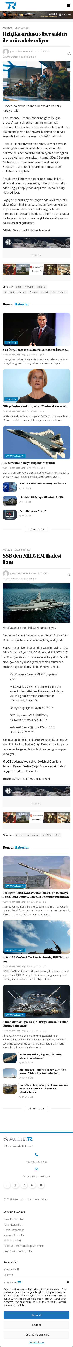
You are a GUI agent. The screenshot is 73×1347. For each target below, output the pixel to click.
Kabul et (36, 1315)
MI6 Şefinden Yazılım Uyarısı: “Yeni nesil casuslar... (35, 406)
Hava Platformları (14, 1219)
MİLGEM (47, 835)
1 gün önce (35, 902)
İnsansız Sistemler (14, 1235)
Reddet (36, 1325)
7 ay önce (33, 354)
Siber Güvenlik (22, 27)
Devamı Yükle (36, 529)
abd (18, 286)
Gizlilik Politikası (36, 1342)
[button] (67, 1282)
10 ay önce (34, 468)
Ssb (58, 835)
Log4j (45, 292)
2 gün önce (35, 966)
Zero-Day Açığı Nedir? (32, 511)
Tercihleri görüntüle (36, 1334)
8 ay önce (33, 411)
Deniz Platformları (14, 1230)
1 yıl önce (26, 488)
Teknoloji (11, 342)
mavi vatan (32, 835)
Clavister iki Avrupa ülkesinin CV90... (42, 497)
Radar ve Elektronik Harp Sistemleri (24, 1245)
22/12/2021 (44, 51)
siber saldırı (59, 292)
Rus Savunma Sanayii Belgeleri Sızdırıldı (29, 463)
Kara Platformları (13, 1224)
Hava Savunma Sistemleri (18, 1251)
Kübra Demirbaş (17, 354)
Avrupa (29, 286)
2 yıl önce (26, 502)
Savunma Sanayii (15, 455)
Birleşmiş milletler (15, 292)
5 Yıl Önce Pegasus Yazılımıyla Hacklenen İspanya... (36, 350)
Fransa (34, 292)
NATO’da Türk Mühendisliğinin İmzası (42, 484)
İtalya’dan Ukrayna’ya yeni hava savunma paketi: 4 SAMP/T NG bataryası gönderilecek (43, 1088)
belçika (41, 286)
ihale (19, 835)
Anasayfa (7, 27)
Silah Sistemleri (12, 1240)
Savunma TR (25, 51)
